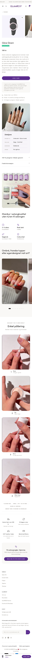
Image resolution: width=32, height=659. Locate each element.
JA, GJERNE (16, 339)
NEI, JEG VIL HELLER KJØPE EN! (16, 344)
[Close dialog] (29, 311)
